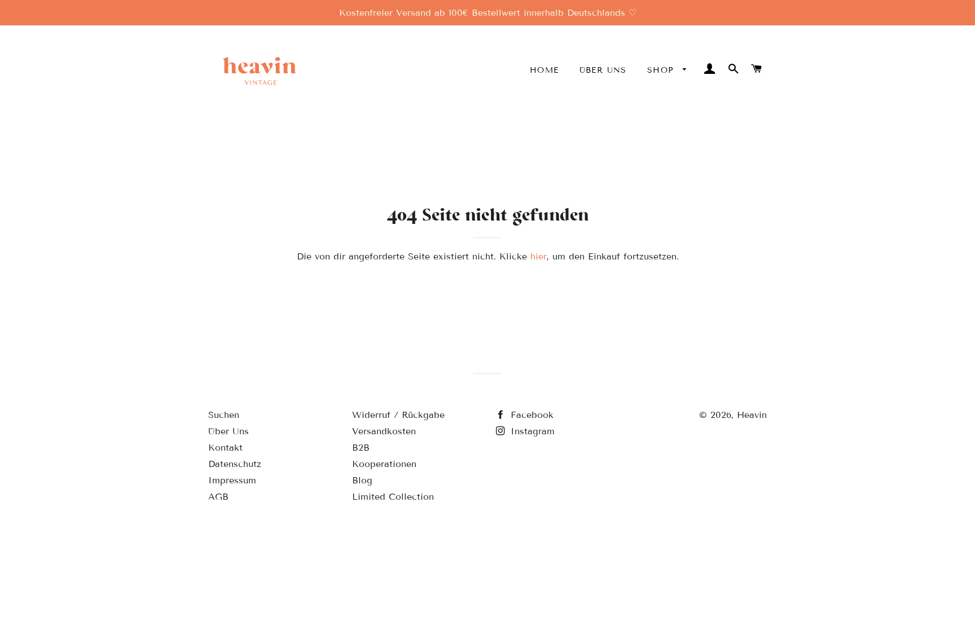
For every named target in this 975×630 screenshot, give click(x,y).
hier (538, 256)
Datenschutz (234, 464)
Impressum (232, 480)
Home (544, 70)
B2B (361, 447)
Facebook (530, 414)
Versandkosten (384, 431)
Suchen (223, 414)
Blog (362, 480)
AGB (218, 496)
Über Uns (603, 70)
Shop (662, 70)
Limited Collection (393, 496)
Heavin (752, 414)
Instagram (531, 431)
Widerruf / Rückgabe (398, 414)
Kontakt (225, 447)
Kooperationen (384, 464)
